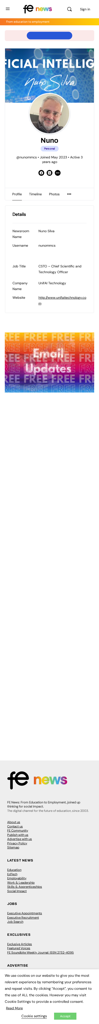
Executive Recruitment (23, 917)
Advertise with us (19, 839)
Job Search (15, 922)
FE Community (17, 830)
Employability (16, 878)
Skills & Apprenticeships (24, 887)
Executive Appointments (24, 913)
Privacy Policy (17, 843)
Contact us (15, 826)
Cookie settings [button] (34, 1016)
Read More (14, 1008)
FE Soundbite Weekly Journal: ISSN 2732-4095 (40, 952)
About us (13, 822)
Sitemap (13, 847)
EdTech (12, 874)
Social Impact (17, 891)
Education (14, 870)
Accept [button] (65, 1016)
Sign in (85, 9)
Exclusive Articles (19, 944)
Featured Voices (18, 948)
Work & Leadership (21, 883)
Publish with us (17, 835)
